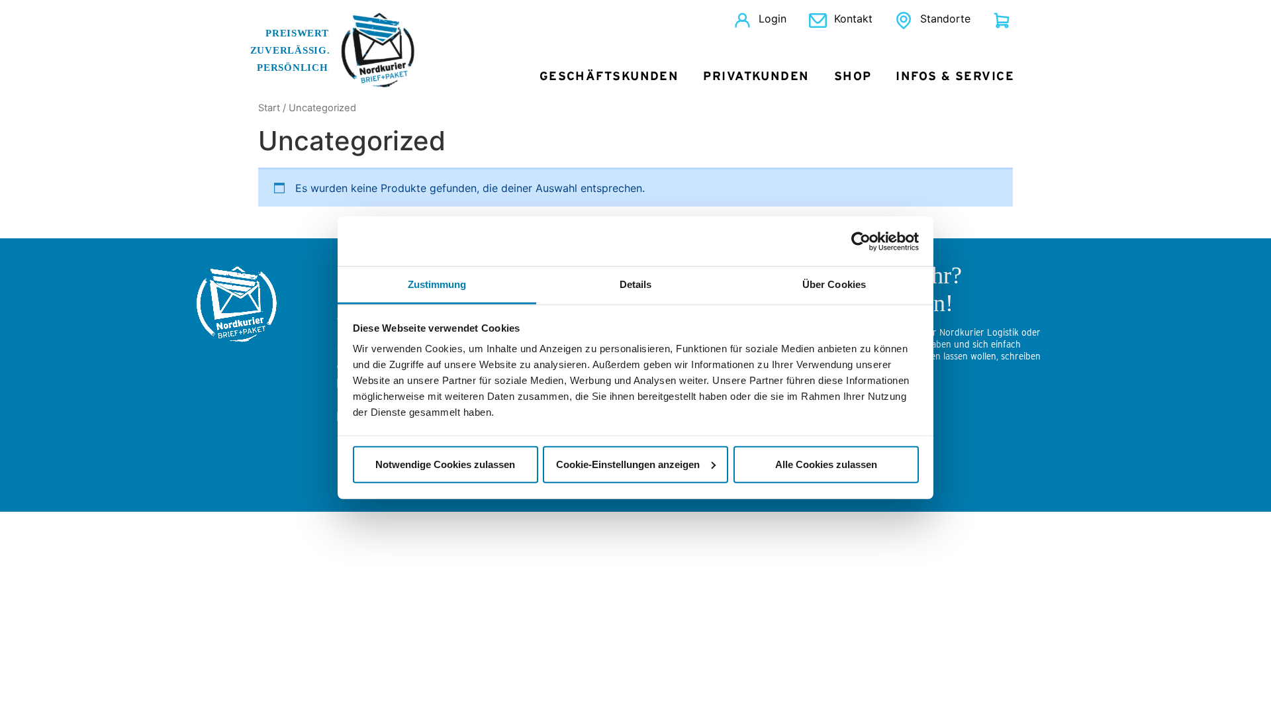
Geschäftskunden (609, 77)
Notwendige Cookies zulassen (445, 463)
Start (269, 108)
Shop (853, 77)
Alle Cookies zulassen (826, 463)
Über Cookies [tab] (834, 284)
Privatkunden (756, 77)
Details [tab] (636, 284)
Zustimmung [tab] (437, 284)
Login (772, 18)
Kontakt (853, 18)
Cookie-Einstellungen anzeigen (628, 463)
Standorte (945, 18)
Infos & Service (955, 77)
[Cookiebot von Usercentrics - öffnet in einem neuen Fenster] (861, 241)
